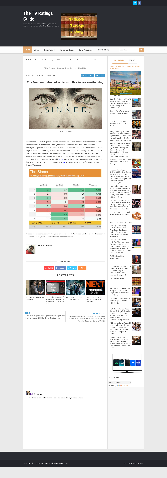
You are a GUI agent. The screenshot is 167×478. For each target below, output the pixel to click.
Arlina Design (138, 463)
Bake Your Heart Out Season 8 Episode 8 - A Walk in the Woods (120, 162)
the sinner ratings (87, 75)
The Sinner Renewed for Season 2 (35, 298)
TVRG (97, 75)
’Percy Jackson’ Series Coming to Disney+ (74, 298)
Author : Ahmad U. (46, 245)
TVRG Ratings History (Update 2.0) (118, 257)
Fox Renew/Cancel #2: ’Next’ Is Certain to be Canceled (94, 299)
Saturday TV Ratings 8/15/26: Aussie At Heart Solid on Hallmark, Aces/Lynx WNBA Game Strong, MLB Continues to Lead (120, 103)
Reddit (50, 268)
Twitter (73, 268)
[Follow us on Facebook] (139, 3)
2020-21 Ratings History (118, 278)
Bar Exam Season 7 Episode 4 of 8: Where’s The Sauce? (120, 213)
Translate (124, 385)
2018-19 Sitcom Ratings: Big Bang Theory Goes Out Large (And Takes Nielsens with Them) (120, 291)
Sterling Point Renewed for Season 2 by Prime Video (120, 112)
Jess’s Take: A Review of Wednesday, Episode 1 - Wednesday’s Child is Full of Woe (55, 300)
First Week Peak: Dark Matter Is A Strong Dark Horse (118, 123)
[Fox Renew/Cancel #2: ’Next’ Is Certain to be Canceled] (95, 287)
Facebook (61, 268)
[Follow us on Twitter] (135, 3)
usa (102, 75)
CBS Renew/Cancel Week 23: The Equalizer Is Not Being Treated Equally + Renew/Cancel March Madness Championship (120, 270)
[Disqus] (65, 358)
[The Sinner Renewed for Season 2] (35, 287)
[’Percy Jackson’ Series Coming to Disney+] (75, 287)
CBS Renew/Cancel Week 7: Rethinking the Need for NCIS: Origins (120, 301)
